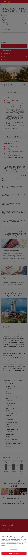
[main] (14, 544)
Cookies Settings (14, 549)
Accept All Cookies (14, 553)
